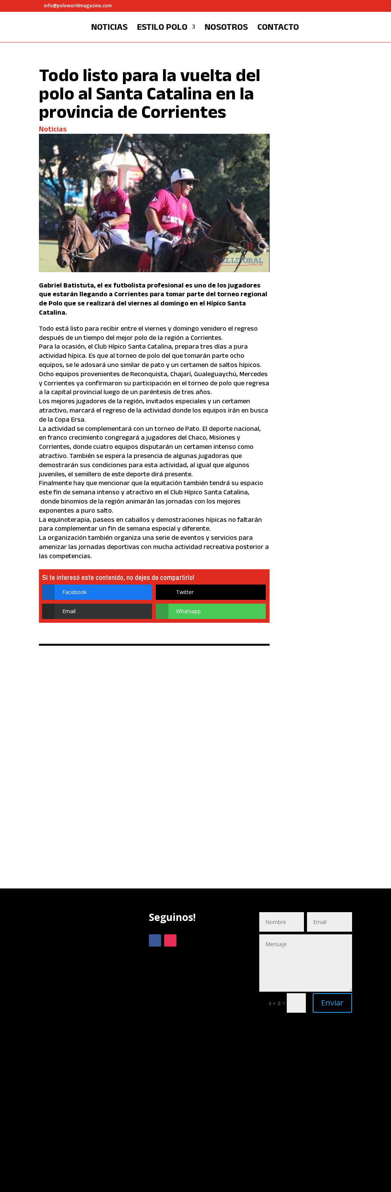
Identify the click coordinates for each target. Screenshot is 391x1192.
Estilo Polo (162, 28)
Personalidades (315, 161)
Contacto (278, 28)
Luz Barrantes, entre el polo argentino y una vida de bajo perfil (319, 108)
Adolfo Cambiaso (315, 369)
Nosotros (226, 28)
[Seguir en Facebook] (155, 940)
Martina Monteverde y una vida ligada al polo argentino (319, 524)
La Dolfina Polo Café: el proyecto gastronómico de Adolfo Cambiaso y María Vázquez (319, 313)
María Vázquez (312, 384)
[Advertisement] (85, 1045)
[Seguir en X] (185, 940)
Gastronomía (311, 375)
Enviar (332, 1002)
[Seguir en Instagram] (170, 940)
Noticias (109, 28)
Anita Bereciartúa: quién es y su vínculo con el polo (318, 710)
